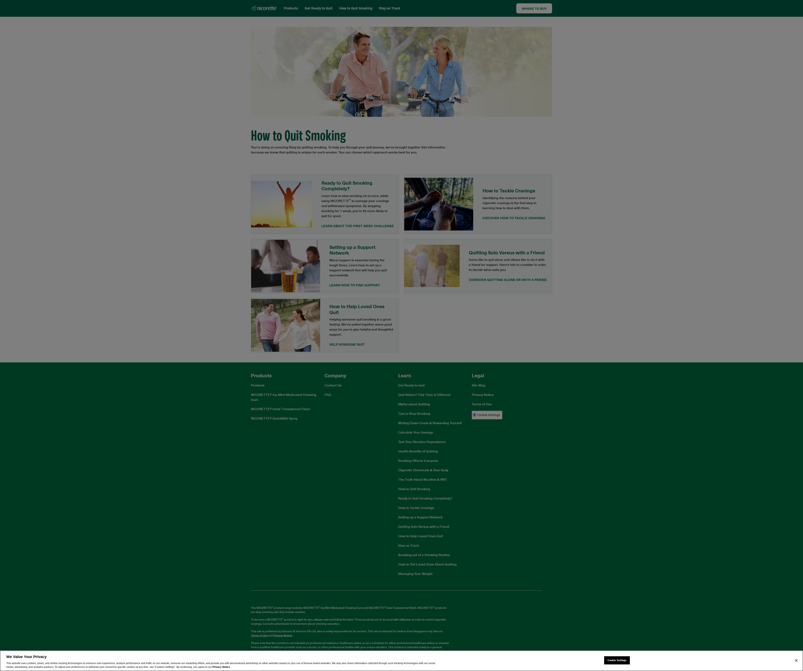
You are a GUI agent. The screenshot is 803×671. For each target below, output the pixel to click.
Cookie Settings (617, 660)
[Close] (796, 660)
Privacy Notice (221, 667)
